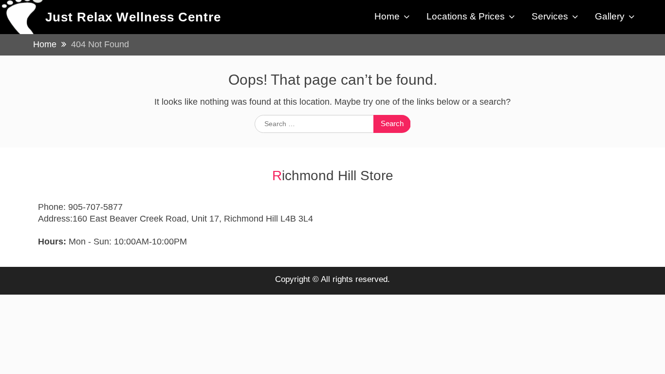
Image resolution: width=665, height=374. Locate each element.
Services (550, 16)
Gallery (610, 16)
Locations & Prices (465, 16)
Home (387, 16)
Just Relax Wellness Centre (133, 17)
